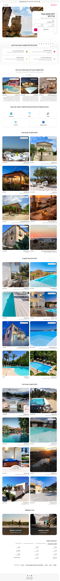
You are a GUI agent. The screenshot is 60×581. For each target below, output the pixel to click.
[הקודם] (32, 75)
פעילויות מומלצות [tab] (19, 543)
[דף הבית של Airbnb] (54, 5)
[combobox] (44, 22)
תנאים (28, 579)
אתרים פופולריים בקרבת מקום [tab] (28, 543)
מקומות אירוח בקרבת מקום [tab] (52, 543)
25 (48, 43)
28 (41, 43)
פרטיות (31, 579)
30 (52, 46)
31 (50, 46)
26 (46, 43)
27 (43, 43)
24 (50, 43)
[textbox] (49, 26)
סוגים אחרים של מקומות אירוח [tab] (40, 543)
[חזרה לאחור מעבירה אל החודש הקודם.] (52, 29)
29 (39, 43)
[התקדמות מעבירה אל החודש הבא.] (39, 29)
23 (52, 43)
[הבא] (27, 75)
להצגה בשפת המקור (22, 1)
